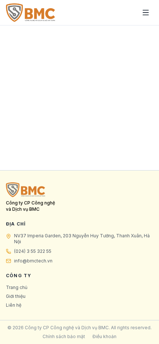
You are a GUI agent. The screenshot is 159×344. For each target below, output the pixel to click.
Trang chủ (16, 287)
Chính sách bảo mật (64, 336)
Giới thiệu (16, 296)
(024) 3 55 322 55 (32, 251)
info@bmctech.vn (33, 261)
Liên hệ (13, 305)
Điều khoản (104, 336)
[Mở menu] (145, 12)
